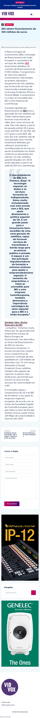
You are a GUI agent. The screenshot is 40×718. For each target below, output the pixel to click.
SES (27, 63)
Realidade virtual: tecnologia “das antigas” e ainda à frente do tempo (10, 435)
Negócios (9, 24)
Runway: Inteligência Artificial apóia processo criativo (20, 6)
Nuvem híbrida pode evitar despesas (29, 434)
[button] (20, 19)
